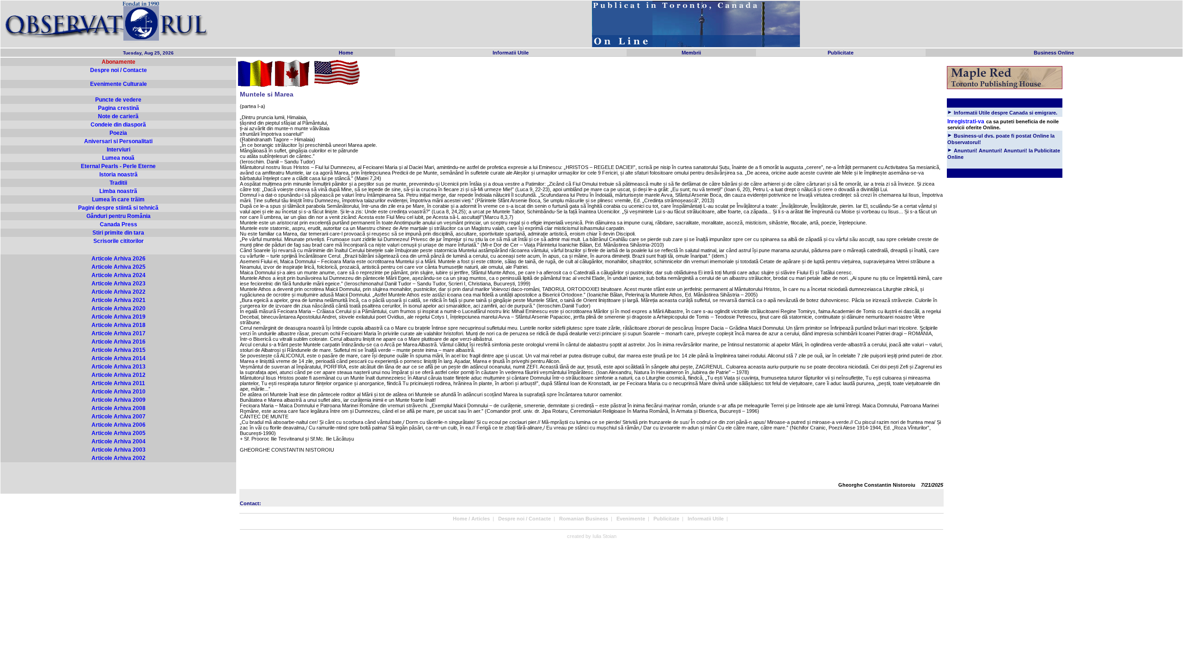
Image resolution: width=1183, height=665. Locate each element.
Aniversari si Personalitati (118, 141)
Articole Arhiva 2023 (118, 283)
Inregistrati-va (965, 121)
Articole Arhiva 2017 (118, 333)
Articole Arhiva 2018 (118, 325)
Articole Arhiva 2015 (118, 350)
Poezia (118, 133)
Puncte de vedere (118, 100)
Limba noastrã (118, 191)
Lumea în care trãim (118, 199)
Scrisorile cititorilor (118, 241)
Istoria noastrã (118, 174)
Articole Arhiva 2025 (118, 267)
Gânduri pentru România (118, 216)
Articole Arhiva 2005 (118, 433)
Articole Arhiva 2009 (118, 400)
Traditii (118, 183)
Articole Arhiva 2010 (118, 391)
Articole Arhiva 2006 (118, 425)
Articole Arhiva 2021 (118, 300)
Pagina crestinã (118, 108)
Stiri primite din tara (118, 233)
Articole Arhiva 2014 (118, 358)
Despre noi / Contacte (118, 70)
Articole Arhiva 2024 (118, 275)
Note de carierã (118, 116)
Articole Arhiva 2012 (118, 375)
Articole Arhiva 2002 (118, 458)
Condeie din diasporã (118, 124)
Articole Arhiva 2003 (118, 450)
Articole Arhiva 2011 (118, 383)
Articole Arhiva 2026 (118, 258)
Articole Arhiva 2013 (118, 366)
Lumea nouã (118, 158)
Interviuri (118, 149)
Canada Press (118, 224)
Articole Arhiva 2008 (118, 408)
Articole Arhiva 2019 (118, 317)
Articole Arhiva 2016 (118, 342)
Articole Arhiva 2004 (118, 441)
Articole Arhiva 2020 (118, 308)
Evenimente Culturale (118, 84)
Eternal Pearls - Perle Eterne (118, 166)
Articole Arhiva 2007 (118, 416)
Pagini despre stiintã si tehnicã (118, 208)
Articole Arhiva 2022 (118, 292)
